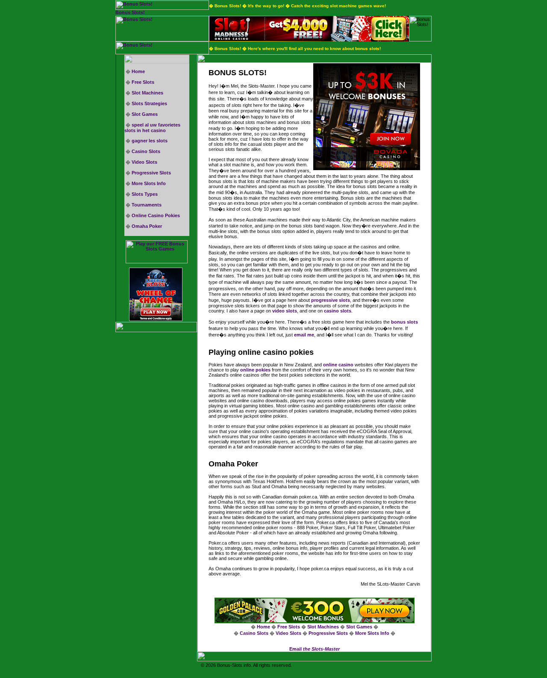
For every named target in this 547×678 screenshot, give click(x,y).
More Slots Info (149, 183)
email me (304, 334)
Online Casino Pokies (156, 215)
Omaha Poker (147, 226)
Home (138, 71)
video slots (284, 310)
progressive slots (330, 300)
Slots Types (145, 194)
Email (314, 648)
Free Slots (143, 82)
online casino (338, 364)
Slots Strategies (149, 103)
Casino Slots (146, 151)
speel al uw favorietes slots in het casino (152, 127)
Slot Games (145, 114)
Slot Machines (147, 92)
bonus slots (404, 321)
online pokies (255, 369)
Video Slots (144, 162)
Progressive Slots (151, 172)
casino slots (337, 310)
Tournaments (147, 204)
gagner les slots (150, 140)
